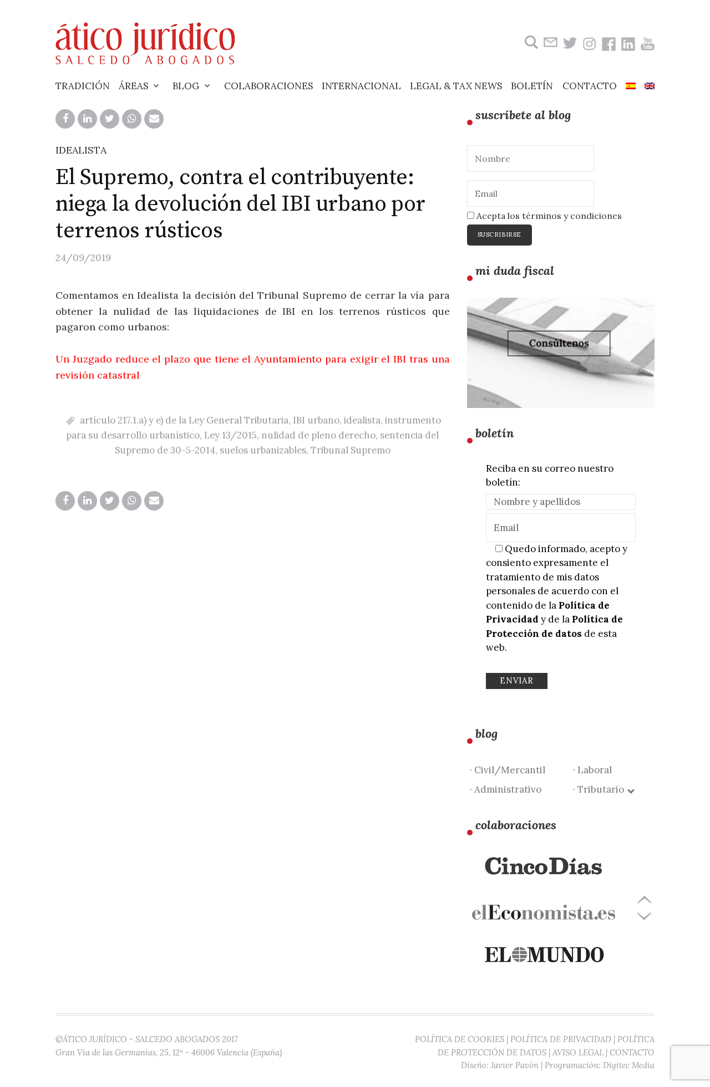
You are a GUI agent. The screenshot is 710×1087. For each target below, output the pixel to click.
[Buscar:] (530, 42)
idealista (362, 420)
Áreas (133, 85)
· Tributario (600, 789)
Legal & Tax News (456, 85)
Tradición (82, 85)
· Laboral (592, 770)
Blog (186, 85)
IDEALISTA (80, 150)
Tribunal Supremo (350, 450)
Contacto (589, 85)
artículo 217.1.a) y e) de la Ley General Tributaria (184, 420)
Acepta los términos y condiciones (548, 215)
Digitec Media (629, 1065)
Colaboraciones (268, 85)
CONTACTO (632, 1052)
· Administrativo (505, 789)
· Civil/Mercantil (507, 770)
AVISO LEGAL (578, 1052)
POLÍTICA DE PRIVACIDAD (560, 1039)
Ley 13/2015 (230, 435)
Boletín (532, 85)
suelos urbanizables (263, 450)
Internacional (361, 85)
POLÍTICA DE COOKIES (459, 1039)
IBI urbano (316, 420)
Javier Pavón (515, 1065)
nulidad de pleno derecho (318, 435)
